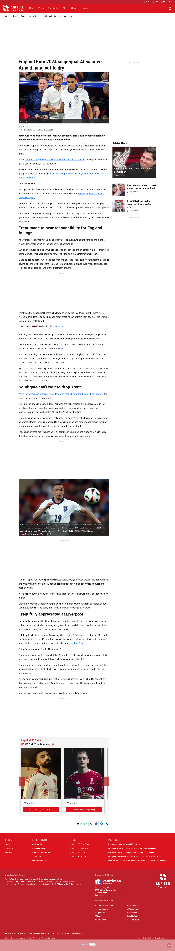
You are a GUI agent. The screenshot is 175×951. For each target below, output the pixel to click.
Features (8, 852)
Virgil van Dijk (37, 844)
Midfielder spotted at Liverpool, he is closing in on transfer (131, 852)
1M (164, 2)
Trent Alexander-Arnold (41, 852)
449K (156, 2)
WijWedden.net (133, 909)
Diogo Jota (36, 857)
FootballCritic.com (102, 909)
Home (6, 16)
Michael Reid (77, 643)
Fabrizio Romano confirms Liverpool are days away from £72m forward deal (139, 861)
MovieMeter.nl (100, 920)
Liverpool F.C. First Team (79, 844)
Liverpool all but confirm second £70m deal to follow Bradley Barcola (135, 857)
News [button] (32, 8)
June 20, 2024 (58, 326)
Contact (19, 938)
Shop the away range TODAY (41, 810)
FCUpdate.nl (100, 913)
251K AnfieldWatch (15, 934)
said (61, 348)
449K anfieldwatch (36, 934)
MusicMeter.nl (132, 905)
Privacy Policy (32, 938)
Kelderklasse (132, 913)
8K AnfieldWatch (76, 934)
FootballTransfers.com (104, 905)
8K (171, 2)
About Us (9, 938)
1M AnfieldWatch (56, 934)
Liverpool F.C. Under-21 (79, 852)
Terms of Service (48, 938)
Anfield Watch (132, 916)
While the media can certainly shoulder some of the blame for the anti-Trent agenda (61, 394)
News (15, 16)
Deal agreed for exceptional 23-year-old (124, 844)
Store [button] (86, 8)
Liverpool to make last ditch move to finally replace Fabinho (132, 848)
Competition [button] (53, 8)
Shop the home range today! (84, 810)
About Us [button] (75, 8)
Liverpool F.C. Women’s (79, 848)
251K (147, 2)
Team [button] (41, 8)
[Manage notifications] (169, 945)
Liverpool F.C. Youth (78, 857)
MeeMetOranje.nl (134, 920)
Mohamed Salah (38, 848)
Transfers (9, 848)
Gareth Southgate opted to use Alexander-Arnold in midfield (55, 159)
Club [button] (65, 8)
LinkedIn (100, 895)
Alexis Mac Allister (39, 861)
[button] (170, 8)
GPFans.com (100, 916)
